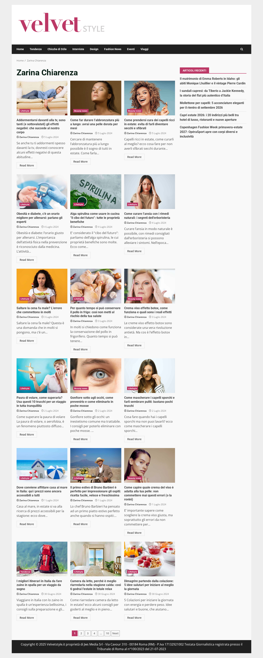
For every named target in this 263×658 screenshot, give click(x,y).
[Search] (241, 49)
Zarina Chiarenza (29, 137)
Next (115, 633)
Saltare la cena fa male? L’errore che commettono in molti (42, 286)
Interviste (78, 49)
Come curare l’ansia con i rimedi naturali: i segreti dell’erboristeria (149, 191)
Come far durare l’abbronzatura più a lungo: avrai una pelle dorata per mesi (95, 98)
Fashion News (112, 49)
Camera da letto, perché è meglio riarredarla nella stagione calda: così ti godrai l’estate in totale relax (95, 559)
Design (94, 49)
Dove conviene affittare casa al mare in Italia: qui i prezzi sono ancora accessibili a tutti (42, 465)
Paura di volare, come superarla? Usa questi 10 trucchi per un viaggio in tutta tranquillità (42, 375)
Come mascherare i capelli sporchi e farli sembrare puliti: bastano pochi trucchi (149, 375)
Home (20, 49)
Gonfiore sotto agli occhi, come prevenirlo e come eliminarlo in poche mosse (95, 375)
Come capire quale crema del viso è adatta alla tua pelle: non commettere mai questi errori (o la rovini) (149, 465)
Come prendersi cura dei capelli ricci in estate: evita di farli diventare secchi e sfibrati (149, 98)
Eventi (131, 49)
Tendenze (36, 49)
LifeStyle (25, 110)
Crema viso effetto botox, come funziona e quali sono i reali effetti (149, 286)
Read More (27, 165)
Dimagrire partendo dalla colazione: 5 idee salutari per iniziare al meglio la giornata (149, 559)
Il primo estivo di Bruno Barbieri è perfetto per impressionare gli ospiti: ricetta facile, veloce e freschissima (95, 465)
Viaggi (144, 49)
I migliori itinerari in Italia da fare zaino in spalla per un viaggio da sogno (42, 559)
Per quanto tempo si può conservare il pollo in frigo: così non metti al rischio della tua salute (95, 286)
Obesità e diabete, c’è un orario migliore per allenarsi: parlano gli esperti (42, 191)
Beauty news (80, 110)
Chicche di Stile (57, 49)
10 (107, 633)
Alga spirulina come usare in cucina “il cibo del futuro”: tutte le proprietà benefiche (95, 191)
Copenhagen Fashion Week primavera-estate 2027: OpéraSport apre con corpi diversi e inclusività (211, 131)
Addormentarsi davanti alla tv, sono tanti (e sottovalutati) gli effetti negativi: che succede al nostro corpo (42, 98)
